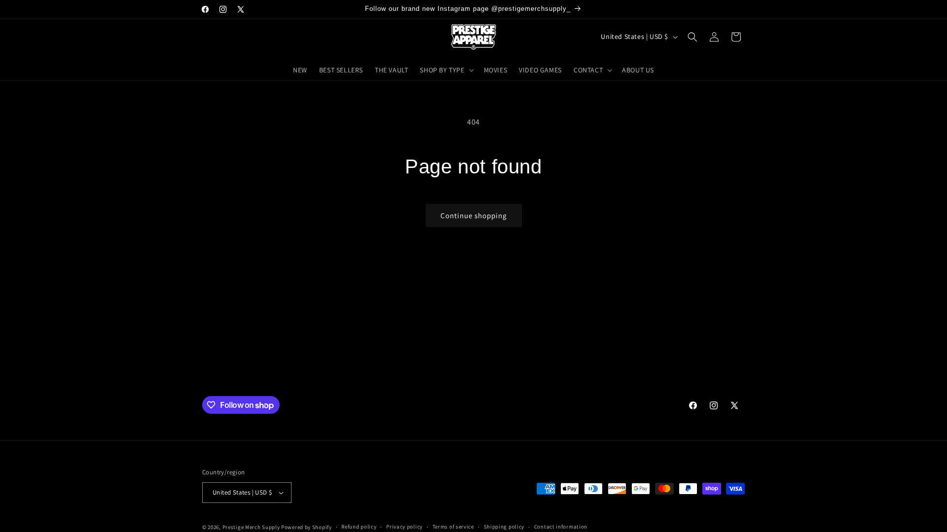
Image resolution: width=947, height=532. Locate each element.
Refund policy (358, 526)
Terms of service (453, 526)
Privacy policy (404, 526)
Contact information (560, 526)
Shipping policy (504, 526)
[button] (445, 70)
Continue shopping (473, 215)
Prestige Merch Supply (251, 527)
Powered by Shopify (306, 527)
